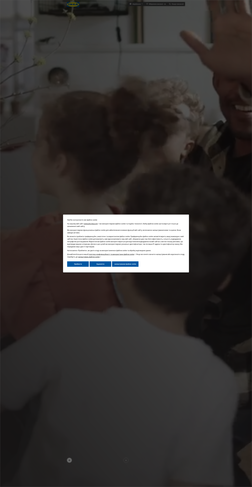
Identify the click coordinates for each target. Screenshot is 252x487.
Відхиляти (100, 264)
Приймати (78, 264)
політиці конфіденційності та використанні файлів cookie (111, 254)
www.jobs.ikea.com (91, 224)
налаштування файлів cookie (125, 264)
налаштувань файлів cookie (89, 257)
